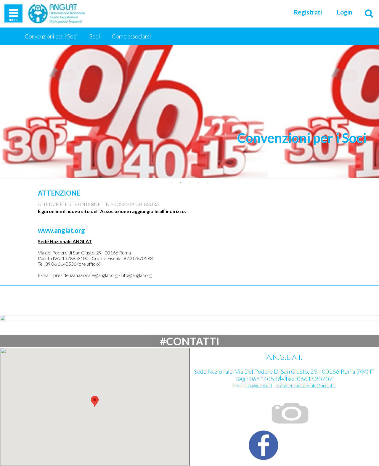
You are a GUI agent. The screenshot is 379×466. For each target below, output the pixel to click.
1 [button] (172, 183)
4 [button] (198, 183)
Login (344, 12)
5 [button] (207, 183)
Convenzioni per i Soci (51, 36)
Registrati (308, 12)
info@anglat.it (258, 385)
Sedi (94, 36)
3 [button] (189, 183)
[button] (95, 401)
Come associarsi (131, 36)
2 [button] (181, 183)
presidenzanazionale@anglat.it (306, 385)
